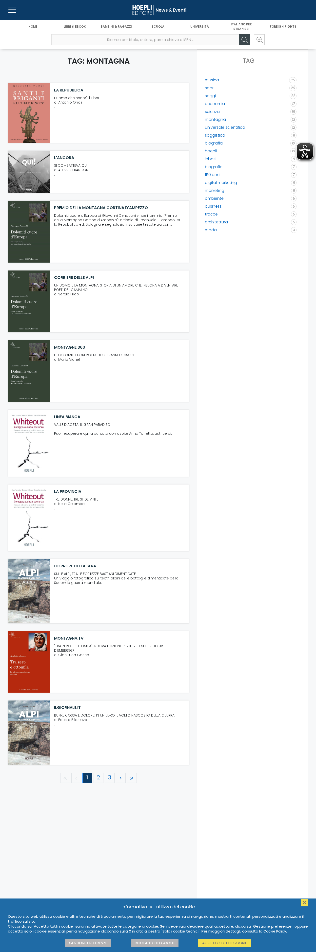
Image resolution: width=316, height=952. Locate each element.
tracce (211, 214)
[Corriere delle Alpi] (29, 301)
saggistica (215, 135)
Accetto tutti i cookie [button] (224, 942)
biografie (213, 167)
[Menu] (12, 9)
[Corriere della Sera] (29, 591)
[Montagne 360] (29, 371)
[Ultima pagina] (132, 778)
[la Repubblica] (29, 113)
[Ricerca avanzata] (259, 39)
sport (210, 88)
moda (211, 230)
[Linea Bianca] (29, 443)
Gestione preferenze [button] (88, 942)
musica (212, 80)
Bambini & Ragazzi (116, 26)
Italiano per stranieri (241, 26)
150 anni (212, 175)
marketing (214, 190)
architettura (216, 222)
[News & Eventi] (158, 10)
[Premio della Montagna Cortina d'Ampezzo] (29, 232)
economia (215, 104)
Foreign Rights (283, 26)
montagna (215, 119)
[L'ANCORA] (29, 172)
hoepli (211, 151)
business (213, 206)
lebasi (210, 159)
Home (33, 26)
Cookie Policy (274, 931)
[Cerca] (244, 39)
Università (199, 26)
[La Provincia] (29, 518)
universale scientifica (225, 127)
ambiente (214, 198)
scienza (212, 111)
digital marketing (221, 182)
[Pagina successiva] (121, 778)
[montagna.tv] (29, 661)
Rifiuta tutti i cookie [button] (155, 942)
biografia (214, 143)
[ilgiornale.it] (29, 733)
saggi (210, 96)
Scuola (158, 26)
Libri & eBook (75, 26)
